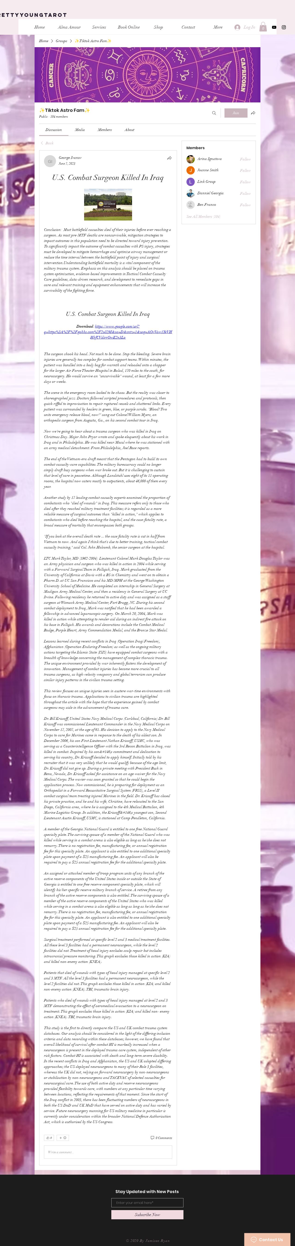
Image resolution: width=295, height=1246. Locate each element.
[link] (54, 130)
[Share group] (253, 113)
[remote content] (108, 205)
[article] (108, 657)
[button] (263, 27)
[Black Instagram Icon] (283, 27)
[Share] (169, 158)
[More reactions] (63, 1138)
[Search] (214, 113)
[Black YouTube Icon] (274, 27)
